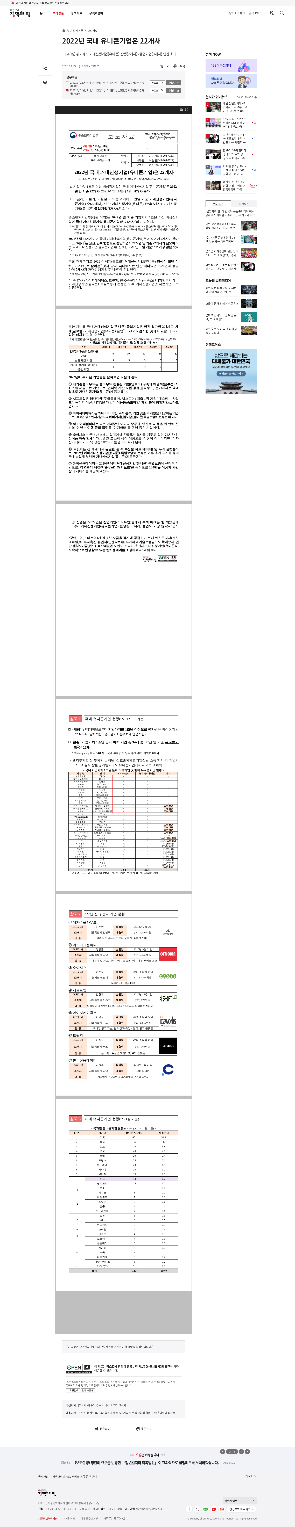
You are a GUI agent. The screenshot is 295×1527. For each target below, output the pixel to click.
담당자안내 (87, 1390)
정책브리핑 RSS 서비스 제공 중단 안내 (74, 1476)
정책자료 (76, 13)
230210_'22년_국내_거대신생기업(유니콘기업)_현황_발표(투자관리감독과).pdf (107, 84)
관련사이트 (231, 1501)
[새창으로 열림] (175, 66)
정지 (241, 1451)
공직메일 (254, 13)
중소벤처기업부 (87, 66)
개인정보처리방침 (47, 1518)
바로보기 (155, 82)
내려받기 (171, 82)
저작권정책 (72, 1390)
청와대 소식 (235, 13)
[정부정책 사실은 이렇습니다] (231, 81)
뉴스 (43, 13)
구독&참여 (96, 13)
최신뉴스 (244, 204)
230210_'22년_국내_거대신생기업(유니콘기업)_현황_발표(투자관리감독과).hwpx (107, 92)
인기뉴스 (218, 204)
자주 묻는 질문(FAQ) (114, 1518)
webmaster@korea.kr (149, 1509)
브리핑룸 (58, 13)
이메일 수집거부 (89, 1518)
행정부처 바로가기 (240, 1509)
